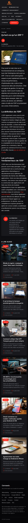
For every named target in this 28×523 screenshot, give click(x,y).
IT (9, 16)
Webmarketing (14, 7)
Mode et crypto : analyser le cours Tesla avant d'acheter (13, 264)
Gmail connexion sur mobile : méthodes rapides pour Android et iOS (12, 419)
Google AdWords (20, 13)
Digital (4, 16)
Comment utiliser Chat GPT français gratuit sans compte (13, 340)
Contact (14, 22)
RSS (13, 502)
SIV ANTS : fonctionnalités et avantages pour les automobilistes (12, 379)
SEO (12, 16)
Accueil (4, 7)
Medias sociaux (7, 13)
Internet (18, 16)
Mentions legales (6, 502)
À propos (5, 22)
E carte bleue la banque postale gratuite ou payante (13, 302)
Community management (10, 10)
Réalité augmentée (8, 19)
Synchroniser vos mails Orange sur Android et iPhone (13, 458)
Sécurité (19, 19)
